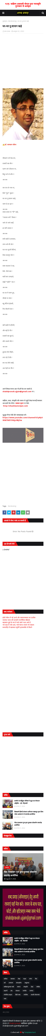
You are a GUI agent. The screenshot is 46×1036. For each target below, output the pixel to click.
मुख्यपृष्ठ (5, 21)
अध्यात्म (11, 983)
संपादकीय (18, 983)
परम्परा (31, 991)
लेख (19, 979)
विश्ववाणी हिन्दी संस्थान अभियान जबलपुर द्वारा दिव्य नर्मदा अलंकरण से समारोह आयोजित (28, 812)
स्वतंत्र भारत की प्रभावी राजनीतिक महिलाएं (16, 620)
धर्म (4, 983)
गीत (36, 979)
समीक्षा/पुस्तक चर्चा (9, 987)
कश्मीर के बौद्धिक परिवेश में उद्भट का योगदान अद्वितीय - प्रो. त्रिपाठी (27, 802)
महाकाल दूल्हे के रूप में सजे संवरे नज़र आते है (17, 622)
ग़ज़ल (24, 979)
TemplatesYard (30, 1032)
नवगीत (24, 991)
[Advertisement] (23, 655)
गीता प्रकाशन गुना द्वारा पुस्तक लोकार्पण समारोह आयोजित (28, 823)
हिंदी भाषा (17, 995)
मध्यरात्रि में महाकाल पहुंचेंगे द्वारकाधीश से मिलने (17, 627)
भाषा (5, 999)
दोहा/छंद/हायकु (12, 21)
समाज (18, 987)
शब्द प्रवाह (7, 31)
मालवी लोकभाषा (35, 995)
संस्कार (18, 991)
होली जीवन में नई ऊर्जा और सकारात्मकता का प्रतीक (19, 617)
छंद (11, 991)
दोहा (32, 987)
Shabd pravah (15, 1023)
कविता (5, 979)
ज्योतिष (26, 995)
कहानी (5, 991)
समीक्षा (38, 987)
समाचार (13, 979)
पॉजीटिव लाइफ (8, 995)
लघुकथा (27, 983)
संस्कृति (26, 987)
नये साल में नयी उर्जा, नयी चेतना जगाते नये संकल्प (18, 625)
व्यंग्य (30, 979)
